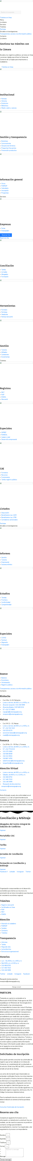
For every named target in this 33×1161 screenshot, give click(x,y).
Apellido (3, 1139)
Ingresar (3, 830)
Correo (2, 1146)
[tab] (16, 22)
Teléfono (3, 1143)
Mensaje (2, 1156)
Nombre (3, 1135)
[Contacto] (0, 1154)
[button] (16, 20)
